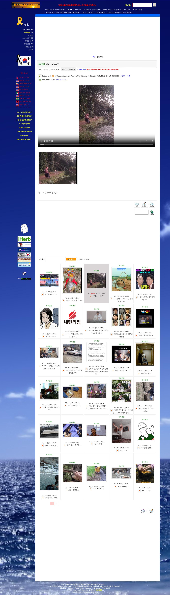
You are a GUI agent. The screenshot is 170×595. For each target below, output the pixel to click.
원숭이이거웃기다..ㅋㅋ (74, 300)
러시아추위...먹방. (50, 498)
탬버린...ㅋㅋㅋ (51, 336)
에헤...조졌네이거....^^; (123, 370)
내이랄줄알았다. (147, 448)
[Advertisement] (24, 182)
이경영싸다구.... (146, 373)
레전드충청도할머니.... (147, 335)
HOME (70, 9)
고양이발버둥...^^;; (74, 405)
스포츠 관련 (26, 38)
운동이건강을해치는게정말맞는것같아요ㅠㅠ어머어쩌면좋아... (96, 371)
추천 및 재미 (122, 9)
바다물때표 (87, 9)
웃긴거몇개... (98, 444)
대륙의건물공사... (51, 445)
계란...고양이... (147, 490)
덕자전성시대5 (123, 486)
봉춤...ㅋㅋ (123, 450)
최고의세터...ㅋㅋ (51, 294)
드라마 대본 (124, 12)
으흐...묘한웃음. (74, 490)
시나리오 (111, 12)
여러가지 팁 (107, 9)
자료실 (135, 9)
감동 (29, 35)
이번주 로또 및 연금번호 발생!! (55, 9)
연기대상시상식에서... (73, 445)
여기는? (78, 9)
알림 (95, 9)
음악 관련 (28, 41)
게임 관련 (28, 47)
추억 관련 (27, 44)
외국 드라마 (26, 29)
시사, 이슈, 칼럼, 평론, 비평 (54, 12)
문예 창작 (86, 12)
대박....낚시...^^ (98, 296)
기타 (29, 49)
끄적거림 (73, 12)
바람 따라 (99, 12)
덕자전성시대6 (98, 489)
